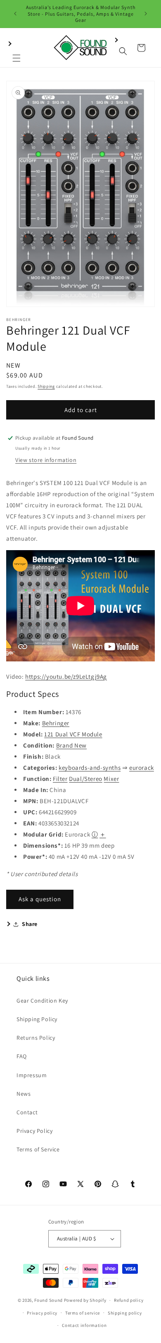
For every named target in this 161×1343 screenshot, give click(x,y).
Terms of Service (38, 1149)
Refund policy (128, 1300)
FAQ (22, 1056)
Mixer (111, 779)
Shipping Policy (37, 1019)
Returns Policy (36, 1037)
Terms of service (82, 1313)
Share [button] (30, 924)
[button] (16, 48)
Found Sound (48, 1300)
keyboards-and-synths (90, 767)
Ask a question (40, 899)
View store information (45, 460)
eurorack (141, 767)
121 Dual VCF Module (73, 734)
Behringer (55, 723)
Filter (60, 779)
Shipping (46, 386)
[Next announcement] (146, 14)
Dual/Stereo (85, 779)
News (24, 1093)
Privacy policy (42, 1313)
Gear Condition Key (42, 1000)
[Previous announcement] (15, 14)
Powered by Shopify (85, 1300)
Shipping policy (125, 1313)
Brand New (71, 745)
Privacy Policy (34, 1130)
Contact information (84, 1325)
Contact (27, 1112)
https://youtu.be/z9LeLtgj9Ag (66, 676)
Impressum (32, 1075)
